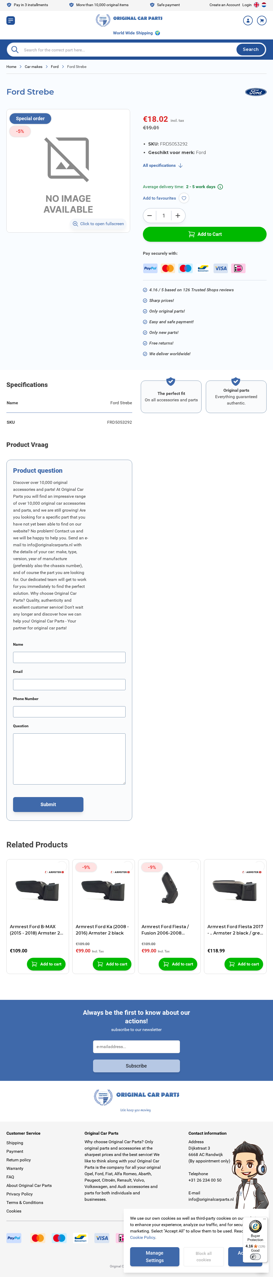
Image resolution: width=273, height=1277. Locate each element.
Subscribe (136, 1066)
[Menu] (264, 1220)
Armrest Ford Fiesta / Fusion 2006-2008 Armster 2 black (165, 930)
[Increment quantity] (177, 215)
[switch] (255, 1257)
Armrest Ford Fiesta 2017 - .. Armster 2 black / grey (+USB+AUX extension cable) (235, 930)
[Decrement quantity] (149, 215)
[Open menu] (10, 20)
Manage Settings (155, 1256)
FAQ (10, 1176)
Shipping (14, 1142)
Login (247, 5)
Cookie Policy (142, 1237)
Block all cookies (204, 1256)
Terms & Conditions (24, 1202)
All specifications (159, 165)
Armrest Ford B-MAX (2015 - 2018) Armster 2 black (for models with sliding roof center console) (35, 930)
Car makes (33, 66)
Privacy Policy (19, 1194)
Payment (14, 1151)
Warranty (14, 1168)
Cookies (13, 1211)
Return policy (18, 1159)
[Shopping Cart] (262, 20)
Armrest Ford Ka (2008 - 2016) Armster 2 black (102, 930)
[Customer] (248, 20)
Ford (55, 66)
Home (11, 66)
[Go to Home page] (129, 20)
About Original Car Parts (29, 1185)
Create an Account (225, 5)
